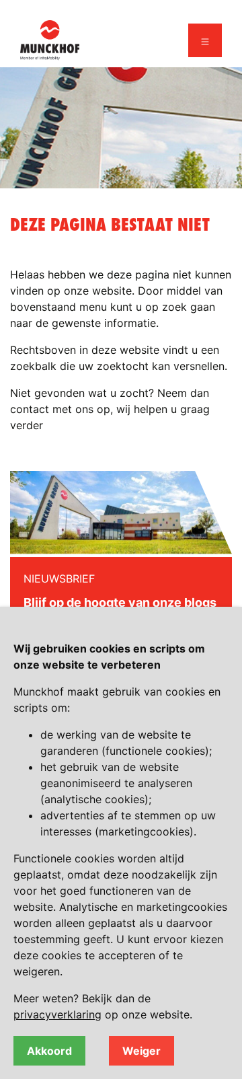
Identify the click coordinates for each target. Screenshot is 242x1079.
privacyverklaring (57, 1014)
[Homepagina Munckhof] (49, 39)
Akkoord (49, 1050)
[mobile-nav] (205, 40)
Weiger (141, 1050)
